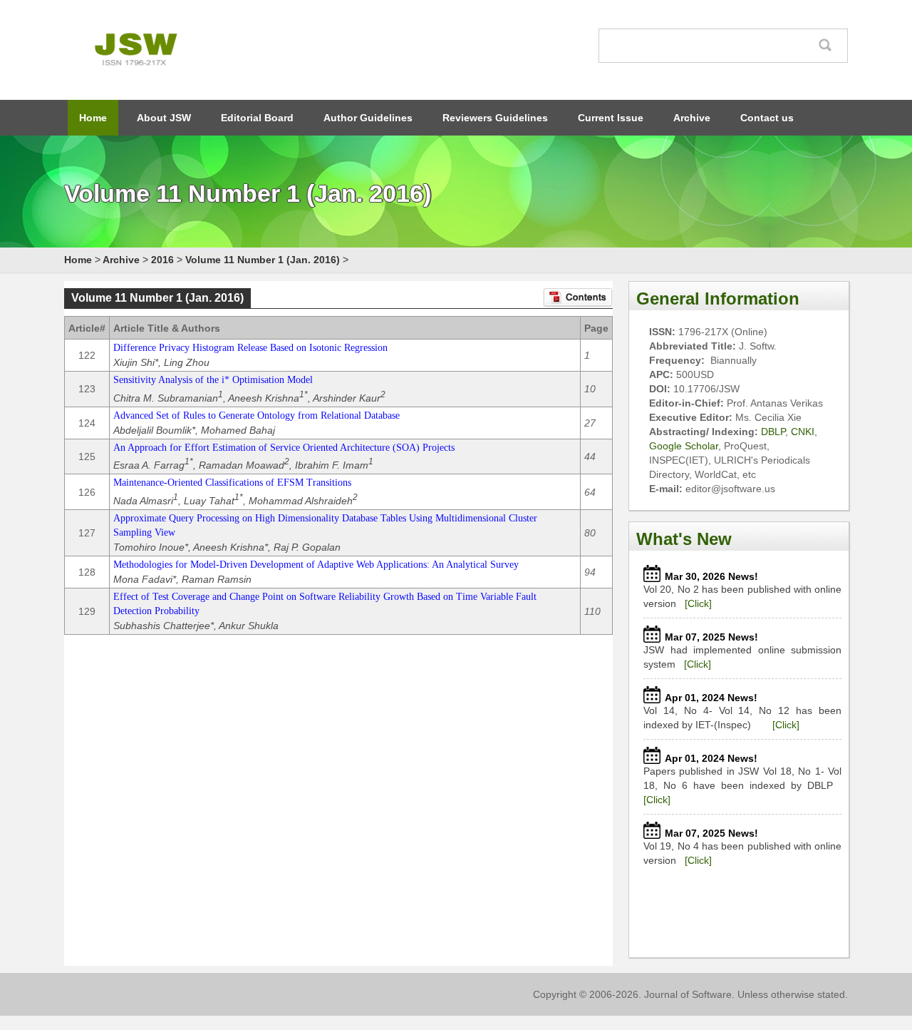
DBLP (773, 431)
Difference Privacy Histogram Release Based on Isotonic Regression (250, 347)
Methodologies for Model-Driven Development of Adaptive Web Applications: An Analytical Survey (316, 564)
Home (93, 117)
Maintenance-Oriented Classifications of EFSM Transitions (232, 482)
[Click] (698, 603)
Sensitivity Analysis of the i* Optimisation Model (213, 379)
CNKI (802, 431)
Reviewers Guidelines (495, 117)
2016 (162, 259)
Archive (691, 117)
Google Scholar (683, 446)
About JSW (164, 117)
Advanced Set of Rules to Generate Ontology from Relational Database (256, 415)
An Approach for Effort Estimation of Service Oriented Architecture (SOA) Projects (284, 447)
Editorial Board (257, 117)
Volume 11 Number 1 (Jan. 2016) (262, 259)
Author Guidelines (368, 117)
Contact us (767, 117)
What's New (684, 539)
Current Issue (610, 117)
